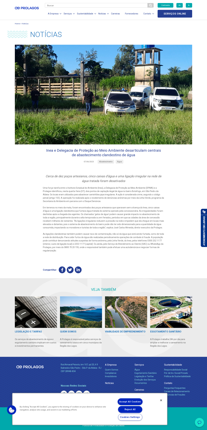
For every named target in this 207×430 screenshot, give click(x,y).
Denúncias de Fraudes (174, 394)
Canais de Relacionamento (177, 391)
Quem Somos (111, 369)
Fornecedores (131, 13)
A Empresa (111, 364)
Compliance (110, 373)
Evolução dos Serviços (145, 379)
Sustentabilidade (173, 364)
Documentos (141, 383)
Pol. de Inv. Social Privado (176, 373)
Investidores (111, 376)
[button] (12, 410)
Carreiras (115, 13)
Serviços (139, 364)
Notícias (25, 23)
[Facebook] (62, 269)
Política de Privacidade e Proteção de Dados (103, 425)
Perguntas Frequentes (174, 388)
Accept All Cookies (130, 401)
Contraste (165, 5)
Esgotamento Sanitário (146, 373)
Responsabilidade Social (175, 369)
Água (137, 369)
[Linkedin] (78, 269)
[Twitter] (70, 269)
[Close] (161, 400)
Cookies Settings (130, 417)
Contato (168, 383)
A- (189, 5)
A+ (180, 5)
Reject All (130, 409)
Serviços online (175, 13)
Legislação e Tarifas (144, 376)
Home (17, 23)
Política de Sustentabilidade (177, 376)
